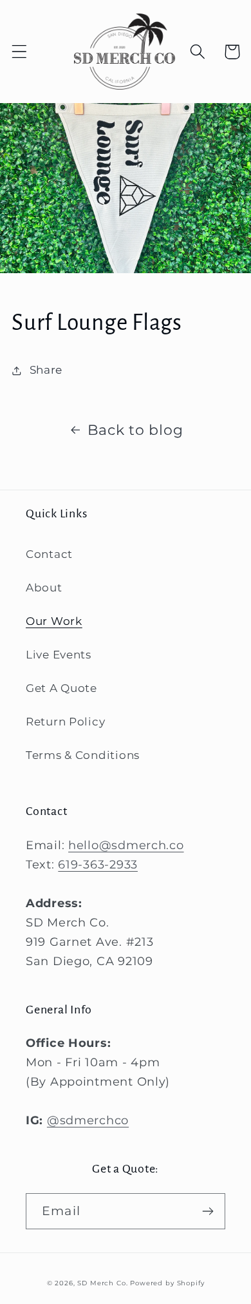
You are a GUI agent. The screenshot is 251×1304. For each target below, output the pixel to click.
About (44, 587)
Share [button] (46, 369)
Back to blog (135, 429)
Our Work (54, 621)
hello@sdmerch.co (126, 845)
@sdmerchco (88, 1120)
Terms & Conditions (83, 755)
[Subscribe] (208, 1211)
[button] (20, 52)
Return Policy (65, 721)
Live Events (58, 654)
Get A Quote (61, 688)
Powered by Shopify (167, 1283)
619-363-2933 (98, 865)
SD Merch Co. (102, 1283)
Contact (49, 554)
